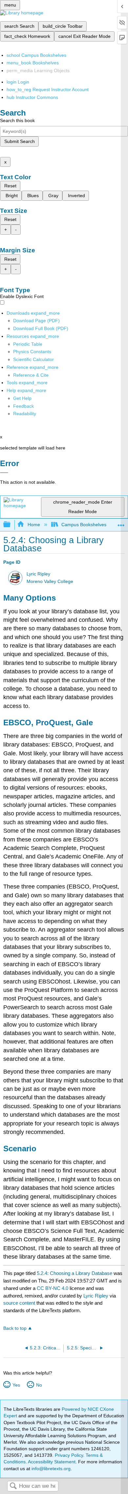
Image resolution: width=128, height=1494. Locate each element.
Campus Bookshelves (84, 524)
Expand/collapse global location (121, 523)
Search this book (17, 120)
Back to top (15, 1328)
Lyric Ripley (38, 574)
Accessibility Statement (51, 1461)
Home (33, 524)
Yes (16, 1385)
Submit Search (19, 141)
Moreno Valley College (50, 581)
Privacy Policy (69, 1455)
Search (13, 1486)
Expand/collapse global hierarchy (11, 525)
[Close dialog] (4, 472)
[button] (23, 406)
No (39, 1385)
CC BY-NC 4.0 (52, 1288)
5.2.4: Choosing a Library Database (74, 1273)
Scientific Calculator (33, 359)
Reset (10, 185)
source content (19, 1303)
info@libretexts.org (50, 1468)
